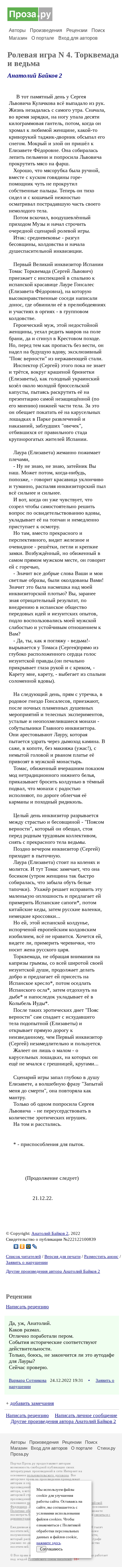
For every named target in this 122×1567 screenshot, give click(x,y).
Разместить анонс (101, 1256)
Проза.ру (19, 1453)
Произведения (46, 30)
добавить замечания (32, 1403)
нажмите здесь (48, 1543)
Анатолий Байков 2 (34, 75)
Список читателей (23, 1256)
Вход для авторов (78, 38)
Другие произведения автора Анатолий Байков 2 (53, 1271)
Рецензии (76, 30)
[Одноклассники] (22, 1246)
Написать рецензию (27, 1307)
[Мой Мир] (28, 1246)
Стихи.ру (106, 1448)
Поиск (98, 30)
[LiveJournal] (35, 1246)
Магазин (18, 38)
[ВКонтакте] (16, 1246)
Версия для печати (62, 1256)
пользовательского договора (48, 1475)
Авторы (17, 30)
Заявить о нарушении (27, 1262)
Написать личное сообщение (86, 1415)
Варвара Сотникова (27, 1380)
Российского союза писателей (50, 1559)
